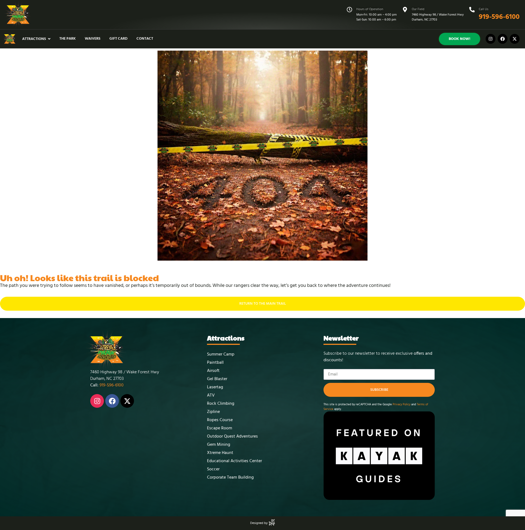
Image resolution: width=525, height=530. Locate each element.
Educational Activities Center (234, 461)
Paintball (215, 362)
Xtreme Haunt (220, 452)
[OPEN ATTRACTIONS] (49, 39)
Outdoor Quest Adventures (232, 436)
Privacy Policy (401, 404)
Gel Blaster (217, 379)
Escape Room (219, 428)
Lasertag (215, 387)
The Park (67, 39)
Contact (144, 39)
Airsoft (213, 370)
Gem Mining (218, 444)
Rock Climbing (220, 403)
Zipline (213, 411)
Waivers (92, 39)
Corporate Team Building (230, 477)
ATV (211, 395)
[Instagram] (490, 39)
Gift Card (118, 39)
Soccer (213, 469)
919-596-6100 (499, 17)
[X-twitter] (515, 39)
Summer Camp (220, 354)
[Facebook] (503, 39)
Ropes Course (220, 420)
